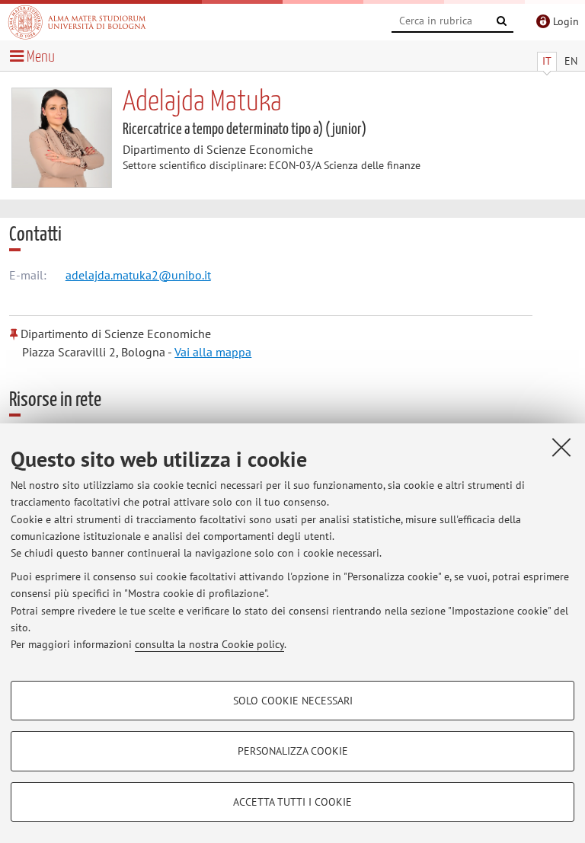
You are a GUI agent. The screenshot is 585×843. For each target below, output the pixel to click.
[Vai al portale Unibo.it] (77, 22)
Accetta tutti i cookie (292, 802)
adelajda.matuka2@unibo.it (138, 275)
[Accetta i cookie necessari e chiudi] (561, 447)
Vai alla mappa (212, 351)
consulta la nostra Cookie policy (209, 644)
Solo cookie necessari (293, 700)
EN (570, 61)
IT (546, 61)
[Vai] (502, 21)
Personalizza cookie (293, 751)
